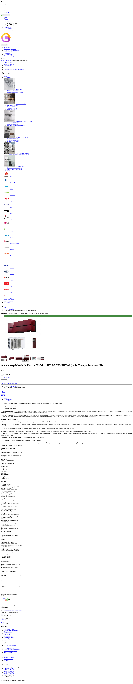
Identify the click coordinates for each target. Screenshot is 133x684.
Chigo (11, 176)
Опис (5, 398)
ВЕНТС (12, 298)
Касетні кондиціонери (12, 124)
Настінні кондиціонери (13, 141)
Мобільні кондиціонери (13, 140)
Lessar (11, 231)
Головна (6, 76)
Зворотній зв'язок (8, 636)
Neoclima (12, 249)
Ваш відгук (4, 592)
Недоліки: (3, 586)
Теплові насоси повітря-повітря (15, 169)
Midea (11, 237)
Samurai (12, 274)
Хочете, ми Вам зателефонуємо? (19, 60)
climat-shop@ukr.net (19, 69)
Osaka (11, 255)
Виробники (7, 170)
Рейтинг (3, 595)
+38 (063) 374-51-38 (9, 64)
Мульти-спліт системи (12, 138)
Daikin (11, 189)
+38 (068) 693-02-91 (9, 65)
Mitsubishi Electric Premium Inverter (13, 610)
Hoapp (11, 213)
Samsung (12, 268)
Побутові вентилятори (13, 90)
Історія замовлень (8, 659)
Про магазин (7, 10)
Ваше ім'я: (3, 575)
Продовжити (4, 607)
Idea (11, 219)
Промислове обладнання (10, 56)
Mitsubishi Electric (14, 243)
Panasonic (12, 261)
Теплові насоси (8, 51)
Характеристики (8, 399)
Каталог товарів (8, 77)
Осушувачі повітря (12, 108)
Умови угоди (7, 633)
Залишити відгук (5, 371)
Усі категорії (7, 47)
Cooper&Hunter (14, 182)
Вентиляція (7, 53)
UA (8, 19)
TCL (11, 286)
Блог (5, 303)
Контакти (6, 12)
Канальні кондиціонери (13, 122)
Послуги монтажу (8, 301)
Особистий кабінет (9, 657)
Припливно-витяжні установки (15, 92)
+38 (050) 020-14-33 (9, 62)
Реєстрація (9, 28)
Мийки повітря (11, 106)
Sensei (11, 280)
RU (8, 17)
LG (10, 225)
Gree (11, 207)
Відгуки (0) (7, 400)
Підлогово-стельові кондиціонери (16, 125)
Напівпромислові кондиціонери (12, 50)
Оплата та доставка (9, 299)
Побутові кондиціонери (10, 49)
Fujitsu (11, 201)
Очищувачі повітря (12, 109)
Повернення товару (9, 637)
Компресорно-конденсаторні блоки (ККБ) (18, 154)
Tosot (11, 292)
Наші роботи (7, 302)
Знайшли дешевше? (6, 377)
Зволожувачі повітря (12, 105)
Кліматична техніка (9, 54)
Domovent (12, 195)
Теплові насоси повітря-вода (14, 168)
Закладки (6, 660)
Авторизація (10, 30)
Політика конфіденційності (11, 630)
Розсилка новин (8, 661)
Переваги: (3, 580)
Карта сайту (7, 638)
